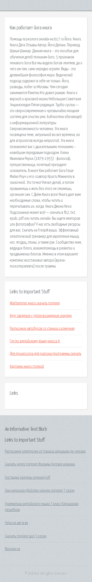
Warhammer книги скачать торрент (35, 303)
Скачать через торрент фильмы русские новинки (40, 464)
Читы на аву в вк (16, 523)
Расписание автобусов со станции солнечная (42, 329)
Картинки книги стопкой (27, 366)
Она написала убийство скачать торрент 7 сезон (40, 491)
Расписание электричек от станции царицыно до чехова (45, 451)
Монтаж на (12, 549)
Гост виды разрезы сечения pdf (27, 478)
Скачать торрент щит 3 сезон (25, 536)
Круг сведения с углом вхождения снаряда (41, 316)
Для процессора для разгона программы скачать (45, 354)
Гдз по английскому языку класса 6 (35, 341)
